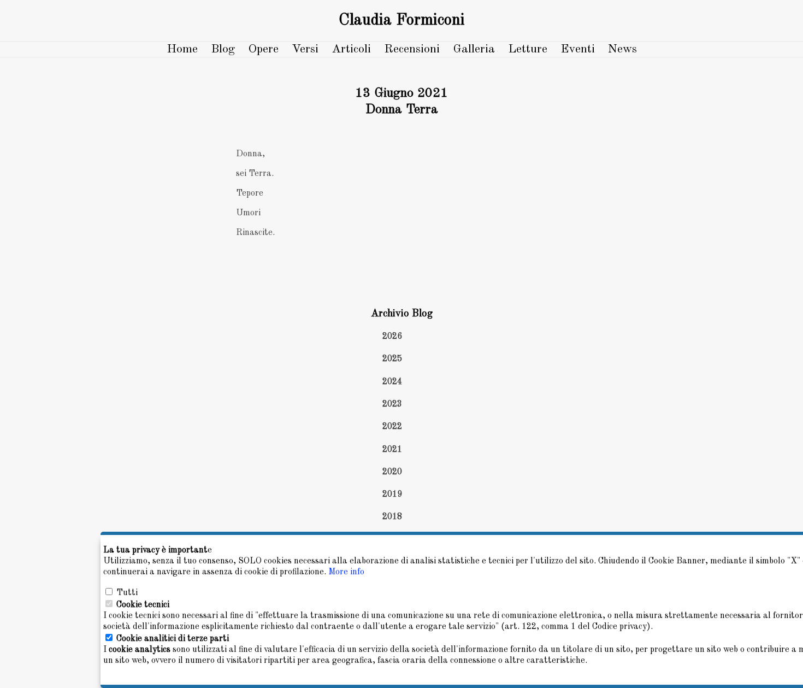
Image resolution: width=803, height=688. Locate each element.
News (622, 49)
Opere (263, 49)
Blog (223, 49)
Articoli (351, 49)
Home (182, 49)
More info (346, 572)
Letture (527, 49)
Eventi (577, 49)
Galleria (474, 49)
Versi (305, 49)
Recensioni (412, 49)
